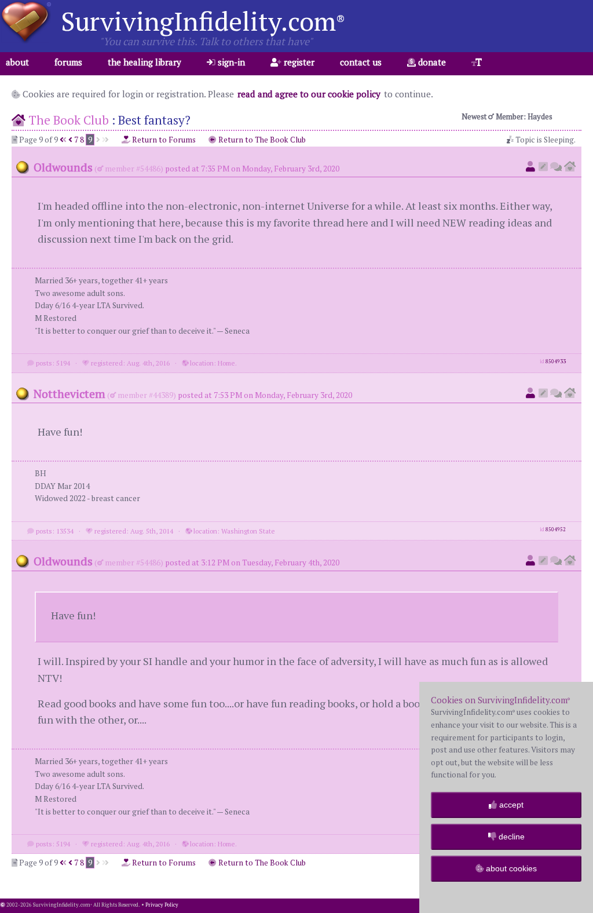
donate (431, 62)
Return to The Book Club (261, 139)
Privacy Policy (161, 904)
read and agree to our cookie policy (308, 94)
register (297, 62)
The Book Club (68, 120)
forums (68, 62)
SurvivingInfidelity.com (203, 20)
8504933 (556, 361)
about (17, 62)
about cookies (510, 868)
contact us (361, 62)
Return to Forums (163, 139)
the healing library (144, 62)
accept (510, 804)
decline (510, 836)
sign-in (230, 62)
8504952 (556, 529)
